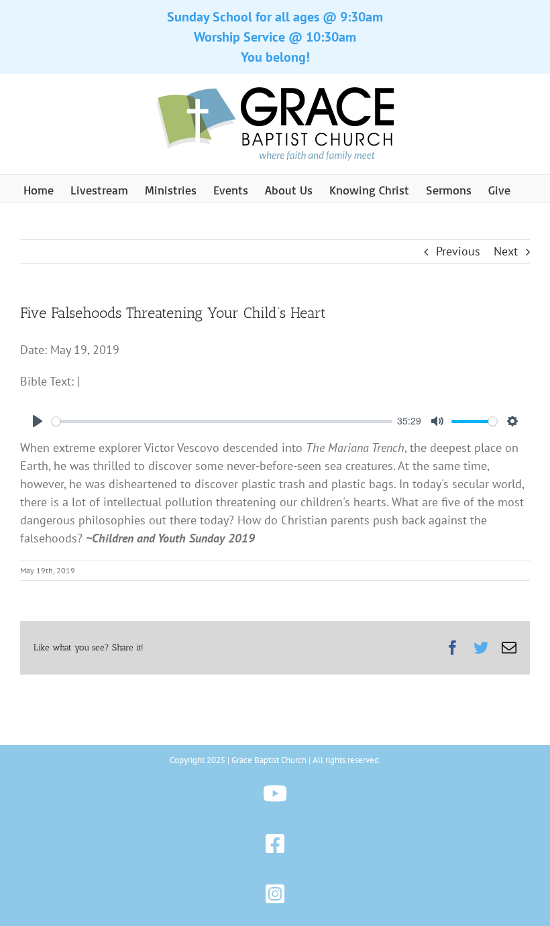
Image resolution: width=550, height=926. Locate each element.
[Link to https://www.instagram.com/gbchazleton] (275, 894)
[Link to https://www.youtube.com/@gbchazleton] (275, 793)
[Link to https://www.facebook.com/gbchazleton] (275, 843)
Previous (458, 251)
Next (506, 251)
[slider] (222, 421)
